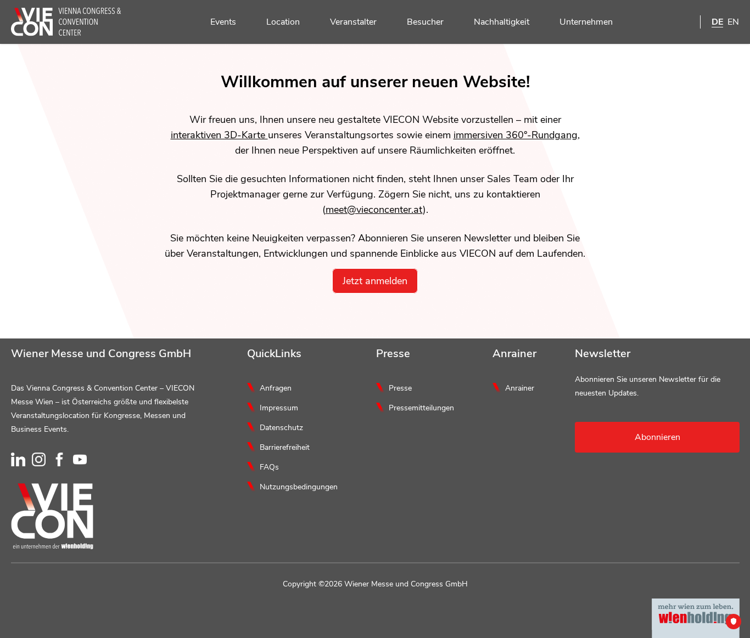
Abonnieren (657, 437)
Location (283, 22)
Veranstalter (353, 22)
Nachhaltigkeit (501, 22)
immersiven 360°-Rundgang (516, 135)
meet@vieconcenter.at (374, 209)
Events (223, 22)
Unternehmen (586, 22)
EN (733, 22)
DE (717, 22)
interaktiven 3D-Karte (219, 135)
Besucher (425, 22)
